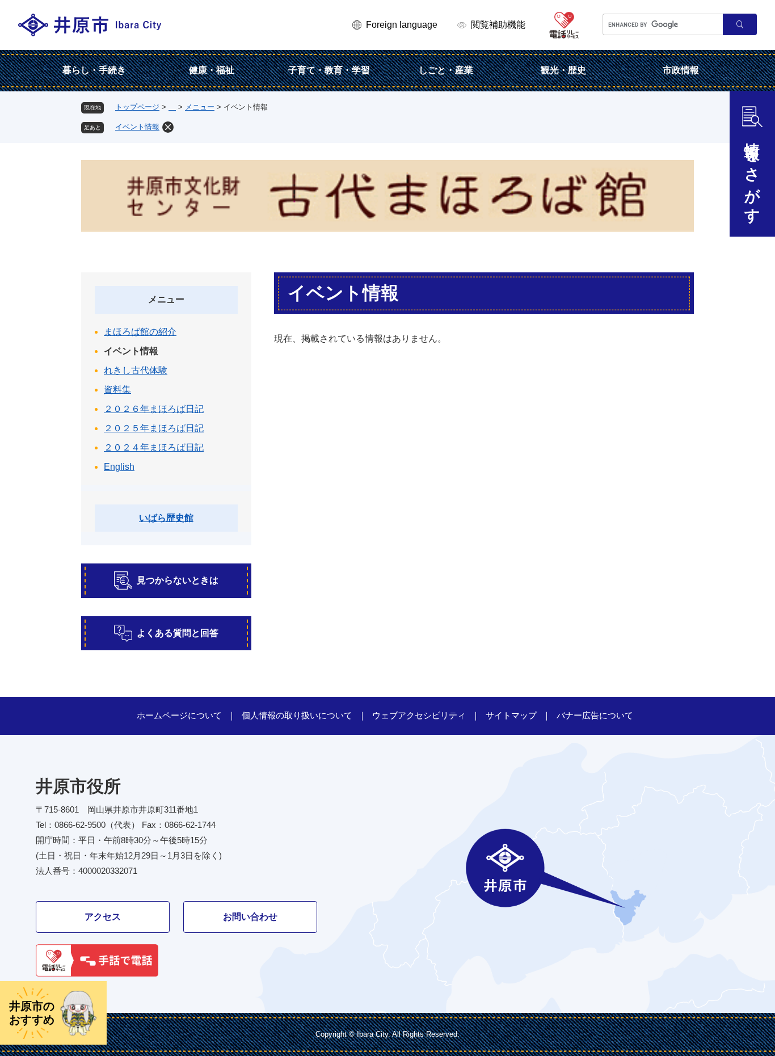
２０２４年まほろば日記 (154, 447)
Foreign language (401, 25)
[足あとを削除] (168, 127)
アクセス (103, 917)
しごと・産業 (446, 70)
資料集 (117, 389)
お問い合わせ (250, 917)
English (119, 467)
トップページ (137, 107)
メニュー (199, 107)
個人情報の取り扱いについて (297, 715)
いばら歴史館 (166, 518)
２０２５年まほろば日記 (154, 428)
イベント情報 (137, 127)
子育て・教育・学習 (329, 70)
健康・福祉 (211, 70)
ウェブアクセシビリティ (419, 715)
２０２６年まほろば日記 (154, 409)
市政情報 (681, 70)
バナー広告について (595, 715)
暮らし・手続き (94, 70)
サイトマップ (511, 715)
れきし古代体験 (135, 370)
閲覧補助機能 (498, 25)
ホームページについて (179, 715)
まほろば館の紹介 (140, 331)
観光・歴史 (563, 70)
